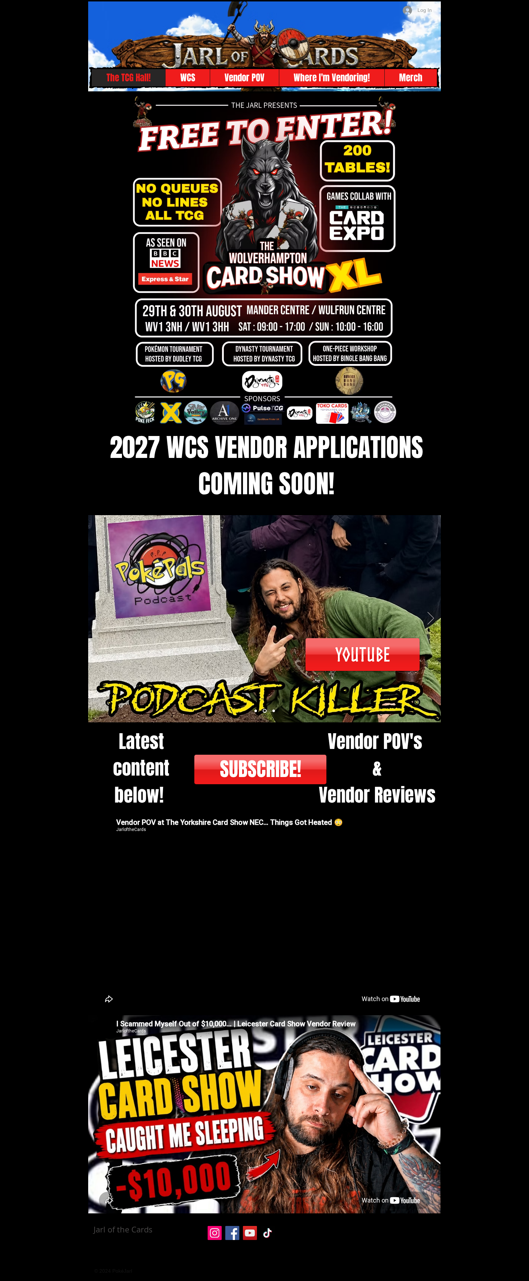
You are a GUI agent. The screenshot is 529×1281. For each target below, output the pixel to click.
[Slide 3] (273, 711)
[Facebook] (232, 1233)
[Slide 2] (264, 711)
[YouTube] (250, 1233)
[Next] (431, 619)
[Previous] (98, 619)
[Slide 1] (255, 711)
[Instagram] (215, 1233)
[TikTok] (268, 1233)
